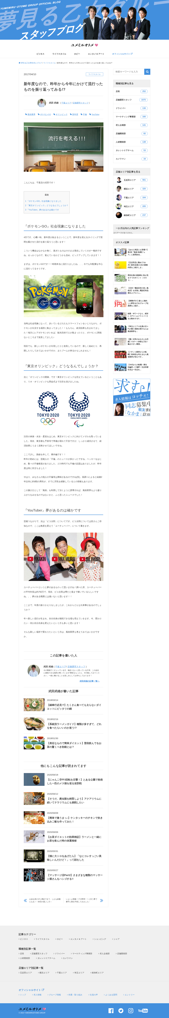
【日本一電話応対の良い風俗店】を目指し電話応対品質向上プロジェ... (138, 290)
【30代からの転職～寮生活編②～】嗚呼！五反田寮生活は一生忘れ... (138, 367)
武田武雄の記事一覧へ (89, 681)
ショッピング (100, 939)
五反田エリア (135, 180)
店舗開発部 (122, 954)
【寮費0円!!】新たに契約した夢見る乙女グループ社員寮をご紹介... (138, 303)
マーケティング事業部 (82, 954)
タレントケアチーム (46, 958)
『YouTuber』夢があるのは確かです (42, 210)
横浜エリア (135, 189)
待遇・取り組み (75, 995)
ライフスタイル (59, 54)
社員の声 (94, 995)
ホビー (77, 54)
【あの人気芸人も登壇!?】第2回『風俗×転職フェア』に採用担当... (138, 252)
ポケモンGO (45, 114)
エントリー (130, 995)
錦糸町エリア (135, 215)
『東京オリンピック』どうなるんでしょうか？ (46, 205)
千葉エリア (66, 103)
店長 (22, 954)
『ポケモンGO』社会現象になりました (43, 201)
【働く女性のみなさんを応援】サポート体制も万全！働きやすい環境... (138, 341)
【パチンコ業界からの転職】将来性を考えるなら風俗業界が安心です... (138, 354)
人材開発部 (25, 958)
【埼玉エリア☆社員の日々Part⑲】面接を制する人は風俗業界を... (138, 328)
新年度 (75, 114)
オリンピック (62, 114)
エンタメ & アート (96, 54)
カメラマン (68, 958)
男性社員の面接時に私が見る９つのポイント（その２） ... (138, 277)
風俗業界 (31, 114)
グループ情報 (55, 995)
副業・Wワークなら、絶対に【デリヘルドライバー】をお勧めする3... (138, 316)
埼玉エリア (135, 206)
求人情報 (37, 995)
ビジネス (40, 54)
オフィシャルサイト (121, 54)
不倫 (85, 114)
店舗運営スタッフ (81, 103)
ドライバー (60, 954)
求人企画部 (105, 954)
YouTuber (95, 114)
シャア (117, 939)
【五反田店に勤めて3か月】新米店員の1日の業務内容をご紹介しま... (138, 264)
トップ (23, 995)
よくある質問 (111, 995)
